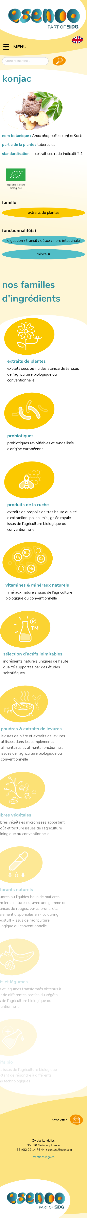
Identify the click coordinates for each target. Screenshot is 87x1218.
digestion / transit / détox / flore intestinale (43, 241)
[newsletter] (76, 1120)
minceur (43, 254)
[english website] (77, 39)
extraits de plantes (43, 213)
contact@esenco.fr (60, 1150)
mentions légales (43, 1157)
